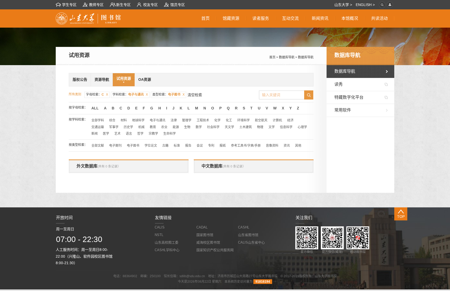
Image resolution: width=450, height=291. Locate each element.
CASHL (243, 227)
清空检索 (195, 95)
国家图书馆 (204, 235)
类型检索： (168, 94)
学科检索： (130, 94)
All (95, 108)
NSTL (159, 235)
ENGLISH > (365, 5)
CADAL (202, 227)
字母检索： (97, 94)
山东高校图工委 (166, 242)
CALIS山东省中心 (251, 242)
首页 (272, 57)
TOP (401, 216)
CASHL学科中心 (167, 250)
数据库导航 (287, 57)
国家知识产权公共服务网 (215, 250)
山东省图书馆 (248, 235)
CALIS (160, 227)
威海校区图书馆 (208, 242)
